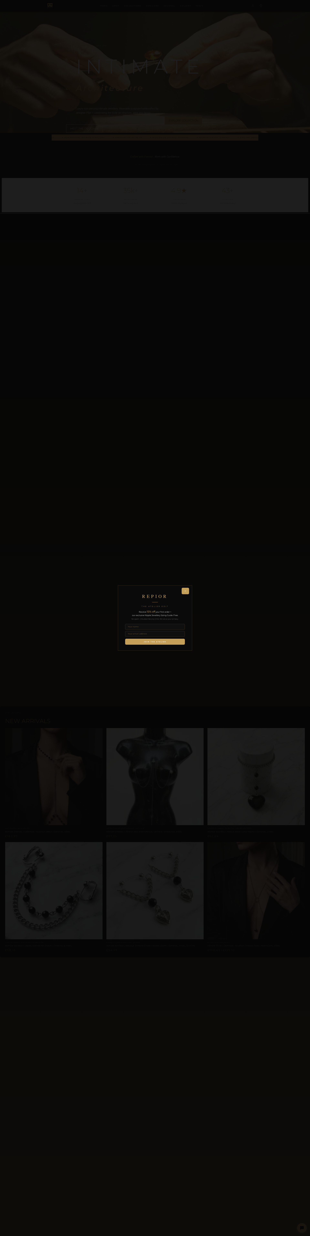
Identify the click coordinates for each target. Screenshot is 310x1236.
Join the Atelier (155, 642)
